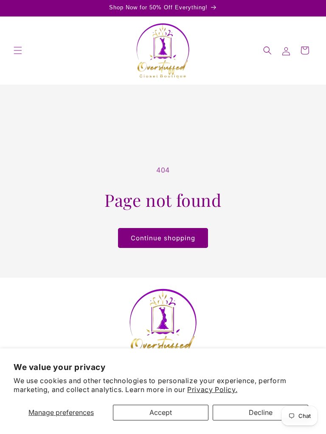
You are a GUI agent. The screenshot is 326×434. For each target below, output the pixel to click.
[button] (17, 50)
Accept (160, 412)
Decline (261, 412)
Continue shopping (163, 238)
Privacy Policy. (212, 389)
